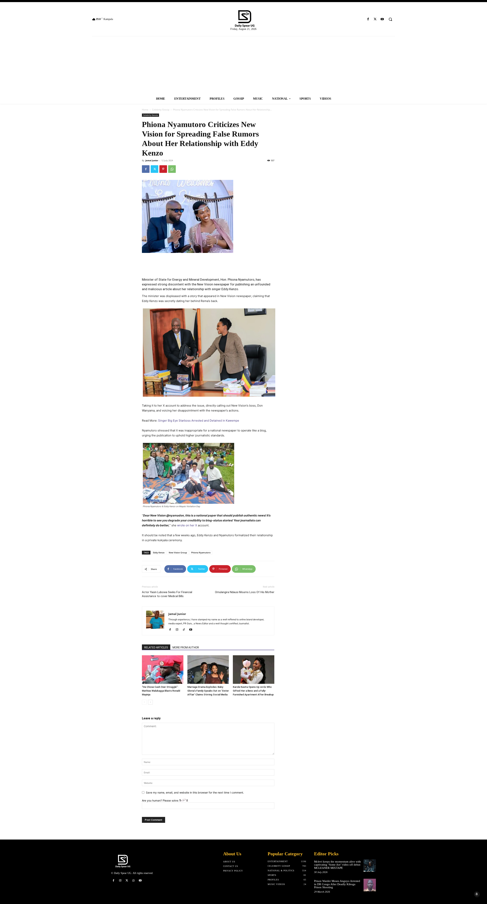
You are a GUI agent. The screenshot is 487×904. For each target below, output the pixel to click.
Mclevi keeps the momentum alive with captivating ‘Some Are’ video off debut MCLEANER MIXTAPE (337, 864)
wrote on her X (187, 525)
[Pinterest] (163, 169)
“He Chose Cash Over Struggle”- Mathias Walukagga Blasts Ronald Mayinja (161, 691)
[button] (390, 19)
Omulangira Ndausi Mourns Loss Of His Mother (244, 592)
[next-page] (150, 702)
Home (145, 109)
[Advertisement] (243, 64)
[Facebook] (368, 19)
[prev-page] (144, 702)
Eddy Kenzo (159, 552)
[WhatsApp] (172, 169)
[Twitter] (375, 19)
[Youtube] (382, 19)
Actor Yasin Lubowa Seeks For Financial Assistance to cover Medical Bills (167, 594)
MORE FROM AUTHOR (186, 647)
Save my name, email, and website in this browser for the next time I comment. (195, 792)
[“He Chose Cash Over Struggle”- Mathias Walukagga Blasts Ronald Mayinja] (162, 669)
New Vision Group (178, 552)
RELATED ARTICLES (156, 647)
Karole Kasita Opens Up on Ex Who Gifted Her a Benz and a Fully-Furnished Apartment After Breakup (253, 691)
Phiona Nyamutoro (201, 552)
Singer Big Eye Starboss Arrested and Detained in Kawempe (198, 420)
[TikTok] (185, 630)
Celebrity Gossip (160, 109)
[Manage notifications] (477, 894)
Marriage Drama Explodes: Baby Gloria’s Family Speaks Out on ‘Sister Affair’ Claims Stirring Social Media (208, 691)
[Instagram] (178, 630)
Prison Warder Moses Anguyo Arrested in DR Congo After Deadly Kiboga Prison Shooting (337, 884)
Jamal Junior (151, 160)
